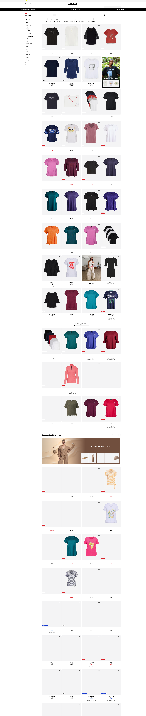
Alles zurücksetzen (91, 21)
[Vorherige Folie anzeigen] (113, 435)
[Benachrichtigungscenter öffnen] (113, 4)
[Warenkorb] (120, 3)
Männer (31, 3)
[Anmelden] (110, 3)
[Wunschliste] (116, 3)
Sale (49, 19)
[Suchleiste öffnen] (104, 6)
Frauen (26, 3)
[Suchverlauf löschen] (119, 6)
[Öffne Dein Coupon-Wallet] (107, 3)
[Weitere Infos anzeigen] (52, 54)
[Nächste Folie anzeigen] (120, 435)
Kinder (36, 3)
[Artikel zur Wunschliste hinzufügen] (59, 25)
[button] (107, 15)
